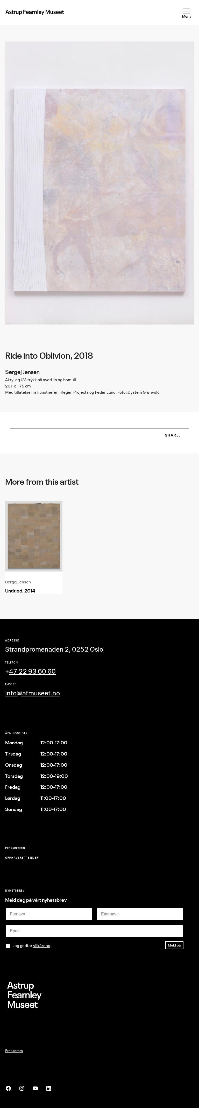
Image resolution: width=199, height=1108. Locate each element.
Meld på (174, 945)
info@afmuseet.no (32, 693)
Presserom (14, 1050)
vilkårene (41, 945)
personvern (15, 847)
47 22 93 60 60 (32, 671)
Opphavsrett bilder (21, 857)
